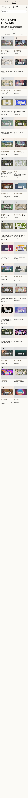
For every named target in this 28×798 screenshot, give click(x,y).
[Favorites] (13, 7)
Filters (8, 34)
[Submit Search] (3, 11)
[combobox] (14, 11)
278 (17, 410)
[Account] (10, 7)
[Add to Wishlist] (3, 38)
